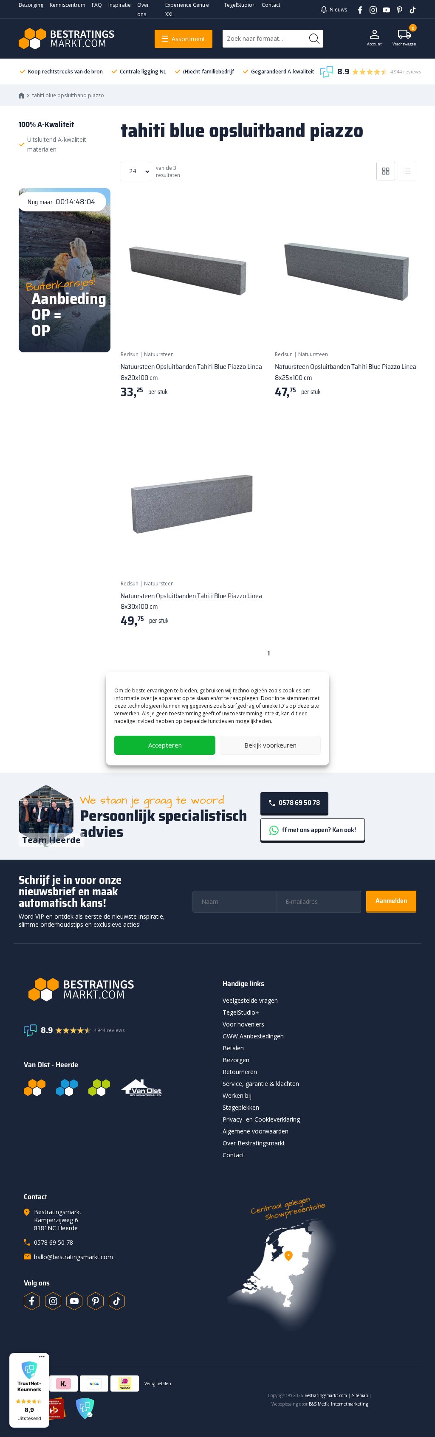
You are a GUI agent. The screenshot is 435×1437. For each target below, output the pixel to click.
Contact (271, 4)
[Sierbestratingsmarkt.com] (99, 1087)
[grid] (385, 171)
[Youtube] (383, 9)
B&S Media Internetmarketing (338, 1404)
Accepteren (165, 745)
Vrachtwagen (404, 38)
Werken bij (237, 1095)
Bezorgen (236, 1060)
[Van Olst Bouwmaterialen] (141, 1087)
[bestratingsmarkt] (118, 989)
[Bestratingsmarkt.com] (34, 1087)
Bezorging (31, 4)
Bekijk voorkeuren (270, 745)
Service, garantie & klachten (261, 1084)
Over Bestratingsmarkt (254, 1143)
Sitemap (360, 1395)
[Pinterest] (396, 9)
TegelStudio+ (239, 4)
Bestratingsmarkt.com (326, 1395)
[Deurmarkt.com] (67, 1087)
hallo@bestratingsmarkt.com (73, 1257)
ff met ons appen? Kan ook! (318, 829)
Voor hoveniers (243, 1024)
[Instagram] (370, 9)
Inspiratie (119, 4)
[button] (29, 1390)
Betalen (233, 1048)
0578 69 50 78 (298, 802)
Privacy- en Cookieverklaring (261, 1119)
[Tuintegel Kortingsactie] (245, 327)
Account (374, 44)
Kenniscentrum (67, 4)
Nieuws (338, 9)
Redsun (129, 354)
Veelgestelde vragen (250, 1000)
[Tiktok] (116, 1301)
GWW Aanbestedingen (253, 1036)
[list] (407, 171)
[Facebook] (357, 9)
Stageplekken (241, 1107)
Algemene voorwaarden (255, 1131)
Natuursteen (159, 354)
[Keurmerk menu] (42, 1356)
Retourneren (240, 1072)
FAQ (97, 4)
